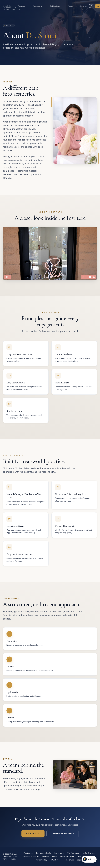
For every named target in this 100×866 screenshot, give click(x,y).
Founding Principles (31, 856)
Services (6, 6)
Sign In (80, 860)
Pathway (21, 6)
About (70, 6)
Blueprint (45, 856)
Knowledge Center (44, 853)
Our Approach (73, 853)
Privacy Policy (41, 860)
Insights (83, 6)
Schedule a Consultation (62, 833)
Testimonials (82, 856)
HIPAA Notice (55, 860)
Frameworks (38, 6)
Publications (55, 6)
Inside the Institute (67, 856)
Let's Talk (31, 833)
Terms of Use (68, 860)
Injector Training (88, 853)
